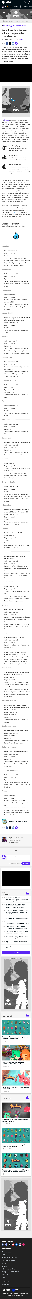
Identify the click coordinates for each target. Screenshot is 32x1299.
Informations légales (8, 1260)
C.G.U (4, 1263)
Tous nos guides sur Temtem (18, 821)
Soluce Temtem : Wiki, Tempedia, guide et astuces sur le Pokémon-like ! (14, 26)
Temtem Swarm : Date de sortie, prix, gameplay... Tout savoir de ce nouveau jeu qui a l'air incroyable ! (17, 899)
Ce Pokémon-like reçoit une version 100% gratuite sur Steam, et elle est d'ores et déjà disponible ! (17, 912)
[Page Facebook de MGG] (3, 1244)
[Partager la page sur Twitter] (10, 43)
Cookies (4, 1266)
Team (3, 1255)
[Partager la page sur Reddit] (13, 43)
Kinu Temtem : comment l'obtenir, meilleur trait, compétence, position (16, 941)
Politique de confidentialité (10, 1272)
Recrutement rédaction (9, 1257)
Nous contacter (7, 1252)
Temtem (18, 21)
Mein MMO (5, 1285)
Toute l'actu (16, 952)
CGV (3, 1277)
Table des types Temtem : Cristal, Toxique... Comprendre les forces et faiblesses (15, 1170)
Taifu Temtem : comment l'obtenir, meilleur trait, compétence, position (17, 937)
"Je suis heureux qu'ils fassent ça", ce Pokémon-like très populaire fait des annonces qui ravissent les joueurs (15, 905)
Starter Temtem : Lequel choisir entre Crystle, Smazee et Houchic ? (13, 1062)
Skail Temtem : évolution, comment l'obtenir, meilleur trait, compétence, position (17, 932)
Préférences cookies (8, 1269)
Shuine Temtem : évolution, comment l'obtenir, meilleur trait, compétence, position (17, 922)
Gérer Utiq (5, 1274)
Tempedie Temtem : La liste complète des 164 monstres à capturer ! (15, 1037)
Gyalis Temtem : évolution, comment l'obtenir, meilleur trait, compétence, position (17, 917)
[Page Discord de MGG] (6, 1244)
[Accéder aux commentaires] (16, 43)
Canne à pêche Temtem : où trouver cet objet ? (16, 946)
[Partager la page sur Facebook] (7, 43)
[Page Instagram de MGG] (23, 1244)
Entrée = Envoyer (15, 863)
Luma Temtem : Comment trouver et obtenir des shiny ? (15, 1088)
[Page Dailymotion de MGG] (16, 1244)
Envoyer (26, 863)
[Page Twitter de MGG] (10, 1244)
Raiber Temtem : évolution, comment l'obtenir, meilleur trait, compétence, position (17, 927)
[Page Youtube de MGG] (13, 1244)
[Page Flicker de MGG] (20, 1244)
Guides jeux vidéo (10, 21)
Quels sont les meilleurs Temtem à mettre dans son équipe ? (15, 1120)
